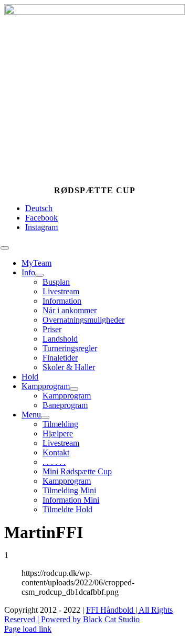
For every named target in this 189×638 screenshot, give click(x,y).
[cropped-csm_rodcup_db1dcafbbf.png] (94, 11)
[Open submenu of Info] (39, 275)
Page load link (27, 628)
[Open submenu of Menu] (45, 417)
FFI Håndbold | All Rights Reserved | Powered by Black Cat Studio (88, 614)
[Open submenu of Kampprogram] (74, 389)
